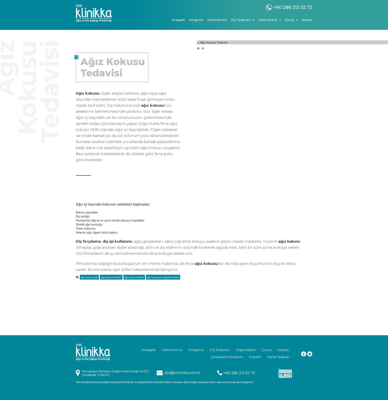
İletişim (307, 20)
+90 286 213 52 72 (239, 373)
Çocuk (267, 349)
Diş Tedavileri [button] (241, 20)
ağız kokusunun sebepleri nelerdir (163, 277)
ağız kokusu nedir (89, 277)
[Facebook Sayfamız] (303, 353)
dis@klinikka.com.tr (182, 373)
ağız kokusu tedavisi (134, 277)
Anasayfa (178, 20)
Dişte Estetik (246, 349)
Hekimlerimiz (217, 20)
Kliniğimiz (196, 20)
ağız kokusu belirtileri (111, 277)
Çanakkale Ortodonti (227, 356)
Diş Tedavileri (220, 349)
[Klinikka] (103, 13)
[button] (198, 48)
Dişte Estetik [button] (267, 20)
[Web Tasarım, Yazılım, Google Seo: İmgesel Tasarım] (285, 373)
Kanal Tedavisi (278, 356)
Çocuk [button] (289, 20)
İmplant (255, 356)
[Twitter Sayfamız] (309, 353)
